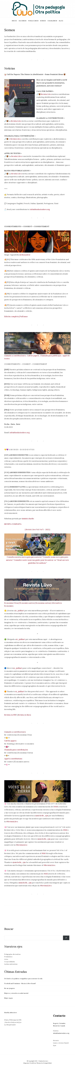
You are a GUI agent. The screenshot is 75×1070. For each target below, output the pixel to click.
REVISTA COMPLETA (12, 524)
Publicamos (33, 21)
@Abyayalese (25, 255)
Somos (43, 21)
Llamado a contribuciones (15, 732)
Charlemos (52, 21)
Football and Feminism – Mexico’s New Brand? (20, 983)
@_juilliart (19, 611)
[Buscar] (66, 938)
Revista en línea (24, 715)
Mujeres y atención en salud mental (16, 993)
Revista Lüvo (46, 94)
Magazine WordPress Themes (32, 1063)
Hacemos (22, 21)
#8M (56, 807)
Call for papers (10, 741)
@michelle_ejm (41, 816)
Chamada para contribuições (16, 750)
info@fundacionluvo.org (40, 209)
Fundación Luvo (43, 1061)
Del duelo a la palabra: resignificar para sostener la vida (23, 978)
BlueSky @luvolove (10, 1012)
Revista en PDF (10, 715)
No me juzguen (9, 988)
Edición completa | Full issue (16, 316)
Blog (61, 21)
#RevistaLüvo (12, 821)
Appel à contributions (13, 759)
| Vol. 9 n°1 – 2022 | (37, 529)
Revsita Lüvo (16, 156)
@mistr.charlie (28, 519)
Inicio (14, 21)
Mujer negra (8, 998)
